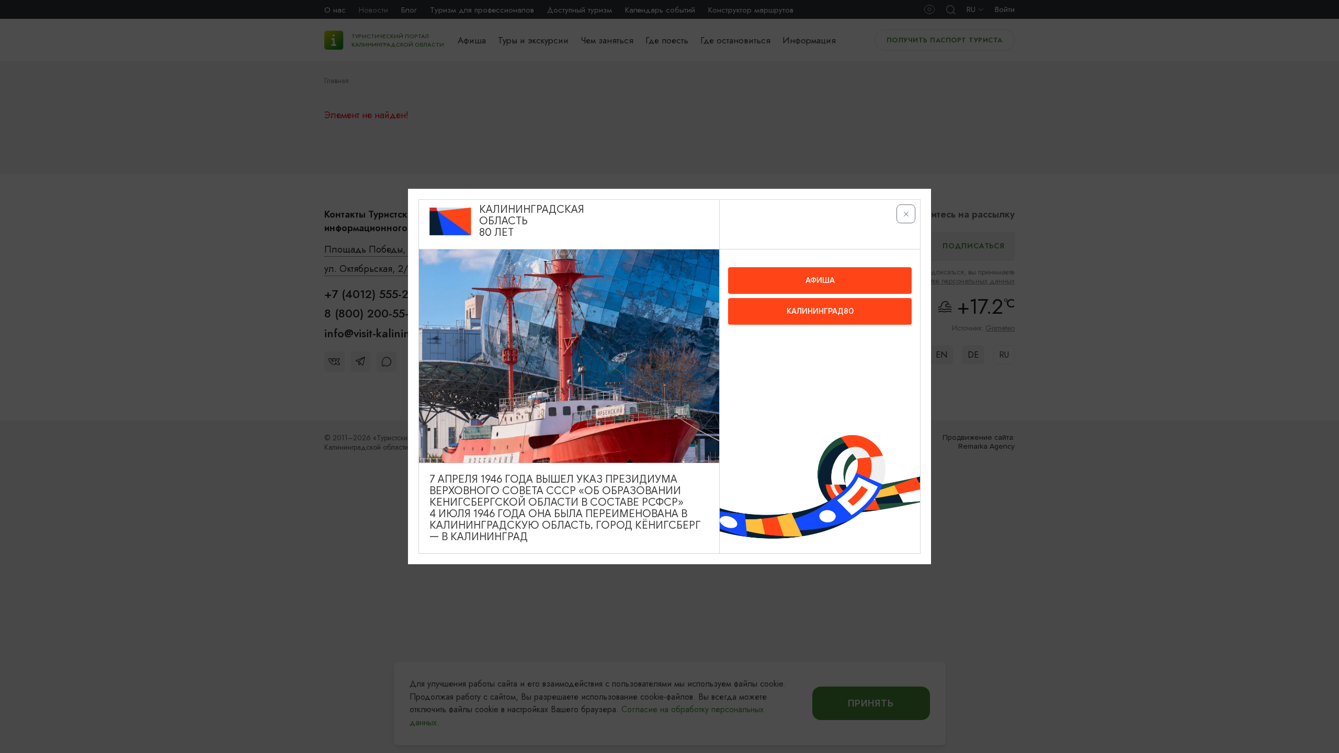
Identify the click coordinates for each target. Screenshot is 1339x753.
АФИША (820, 280)
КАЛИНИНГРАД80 (820, 311)
